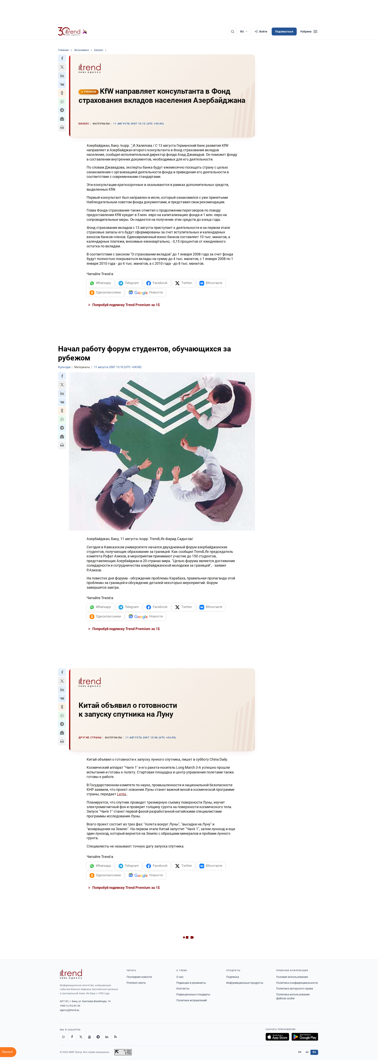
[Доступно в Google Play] (305, 1037)
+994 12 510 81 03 (70, 1005)
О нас (179, 976)
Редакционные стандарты (193, 994)
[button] (62, 58)
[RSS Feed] (115, 1036)
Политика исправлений (191, 1000)
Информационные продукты (244, 982)
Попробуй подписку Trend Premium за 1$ (126, 305)
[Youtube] (89, 1036)
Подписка (232, 976)
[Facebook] (72, 1036)
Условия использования (292, 976)
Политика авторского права (294, 988)
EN (299, 1052)
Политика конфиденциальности (297, 982)
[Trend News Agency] (71, 974)
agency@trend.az (69, 1010)
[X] (80, 1036)
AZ (307, 1052)
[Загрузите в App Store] (277, 1037)
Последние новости (139, 976)
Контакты (182, 988)
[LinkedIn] (106, 1036)
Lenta (122, 794)
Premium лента (136, 982)
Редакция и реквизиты (191, 982)
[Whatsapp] (63, 1036)
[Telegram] (98, 1036)
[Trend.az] (72, 31)
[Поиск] (232, 31)
